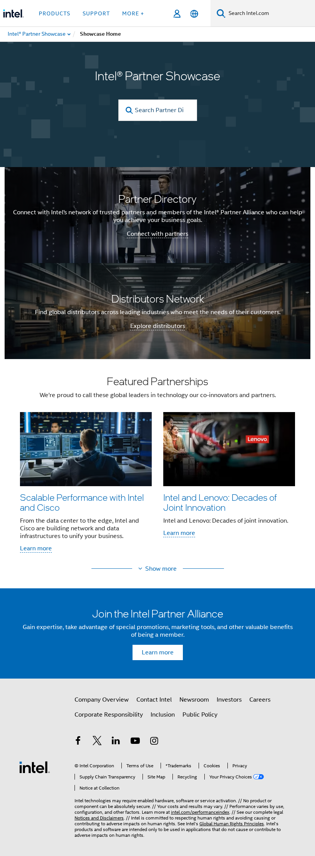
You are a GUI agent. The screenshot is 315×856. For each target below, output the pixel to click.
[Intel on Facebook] (78, 742)
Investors (229, 700)
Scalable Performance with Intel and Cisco (82, 502)
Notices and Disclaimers (99, 818)
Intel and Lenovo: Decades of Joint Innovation (220, 502)
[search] (129, 110)
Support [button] (96, 13)
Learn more (36, 548)
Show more (161, 569)
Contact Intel (154, 700)
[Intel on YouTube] (135, 742)
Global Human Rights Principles (231, 823)
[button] (157, 466)
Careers (259, 700)
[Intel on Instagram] (154, 742)
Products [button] (54, 13)
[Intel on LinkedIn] (116, 742)
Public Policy (199, 715)
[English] (194, 13)
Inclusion (163, 715)
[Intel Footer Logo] (34, 767)
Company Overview (102, 700)
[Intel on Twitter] (97, 742)
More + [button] (133, 13)
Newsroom (194, 700)
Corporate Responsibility (109, 715)
